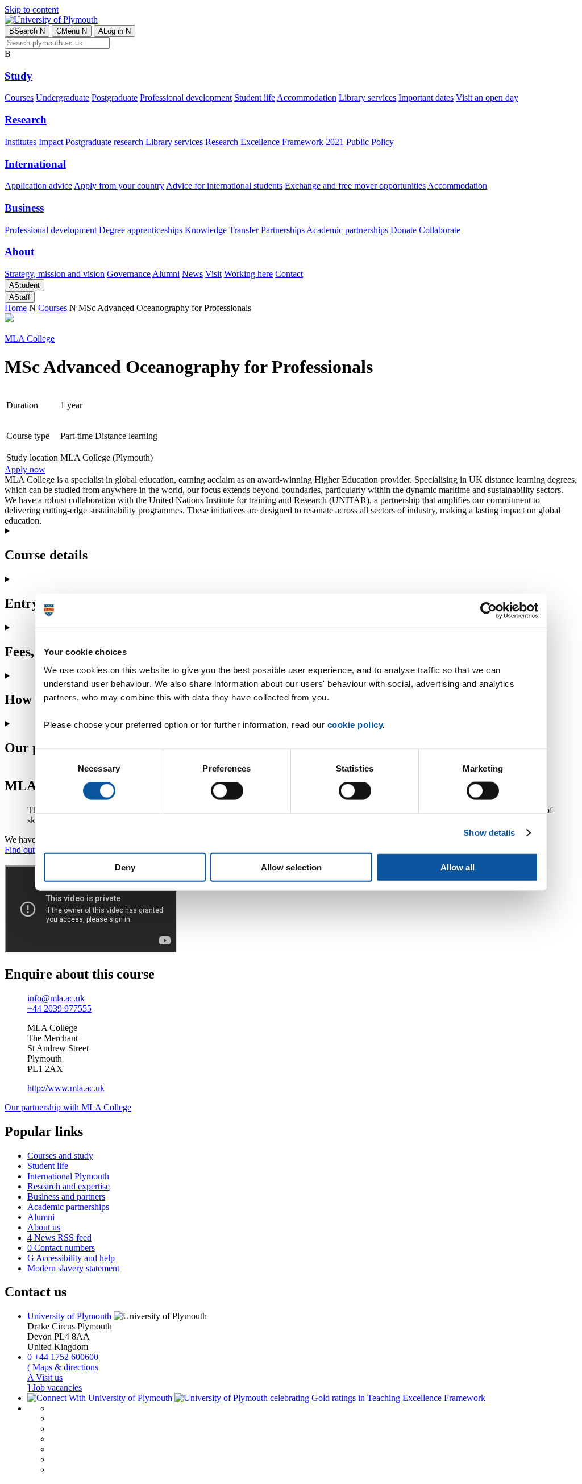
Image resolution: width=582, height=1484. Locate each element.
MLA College (30, 338)
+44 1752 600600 (62, 1357)
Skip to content (32, 9)
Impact (51, 142)
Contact (289, 274)
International (35, 164)
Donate (403, 230)
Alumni (166, 274)
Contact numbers (61, 1248)
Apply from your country (119, 185)
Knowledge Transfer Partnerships (245, 230)
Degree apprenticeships (140, 230)
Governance (129, 274)
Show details (489, 833)
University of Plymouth (69, 1316)
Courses (19, 97)
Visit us (45, 1377)
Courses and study (60, 1155)
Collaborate (439, 230)
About (19, 252)
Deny (125, 867)
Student (24, 285)
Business (24, 208)
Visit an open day (487, 97)
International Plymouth (68, 1176)
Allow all (457, 867)
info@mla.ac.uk (56, 998)
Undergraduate (62, 97)
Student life (254, 97)
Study (18, 76)
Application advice (38, 185)
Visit (213, 274)
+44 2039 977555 (59, 1008)
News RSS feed (59, 1237)
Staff (19, 297)
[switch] (227, 791)
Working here (248, 274)
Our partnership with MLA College (68, 1107)
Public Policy (370, 142)
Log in (114, 31)
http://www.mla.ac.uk (66, 1088)
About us (43, 1227)
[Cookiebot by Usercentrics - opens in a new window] (488, 610)
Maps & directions (62, 1367)
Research (26, 120)
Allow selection (291, 867)
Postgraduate (115, 97)
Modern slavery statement (73, 1268)
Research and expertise (68, 1186)
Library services (367, 97)
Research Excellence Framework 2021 (274, 142)
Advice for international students (224, 185)
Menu (71, 31)
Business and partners (66, 1196)
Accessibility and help (71, 1258)
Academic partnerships (347, 230)
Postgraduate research (104, 142)
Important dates (426, 97)
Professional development (186, 97)
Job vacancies (54, 1387)
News (192, 274)
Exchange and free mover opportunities (355, 185)
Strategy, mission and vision (55, 274)
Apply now (25, 469)
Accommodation (306, 97)
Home (16, 308)
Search (27, 31)
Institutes (20, 142)
